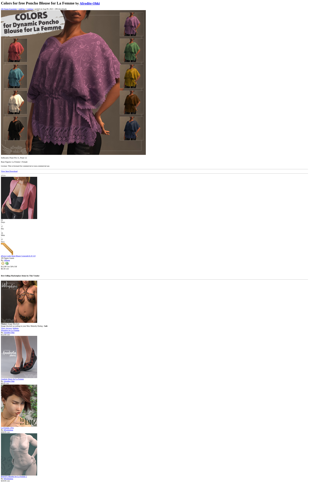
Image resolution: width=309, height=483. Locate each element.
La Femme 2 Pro (7, 428)
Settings (16, 328)
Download (13, 171)
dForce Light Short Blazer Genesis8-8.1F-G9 (18, 256)
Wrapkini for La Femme (10, 330)
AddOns (21, 9)
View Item (5, 171)
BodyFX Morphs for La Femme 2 (14, 477)
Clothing (30, 9)
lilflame (7, 260)
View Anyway (6, 328)
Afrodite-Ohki (90, 3)
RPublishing (8, 430)
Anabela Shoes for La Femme (12, 379)
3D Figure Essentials (9, 9)
